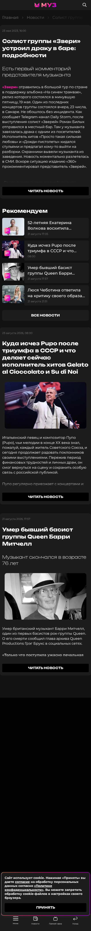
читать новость (45, 191)
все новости (45, 315)
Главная (10, 17)
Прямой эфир (55, 924)
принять (45, 907)
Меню (15, 923)
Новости (35, 924)
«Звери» (10, 87)
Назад (75, 924)
